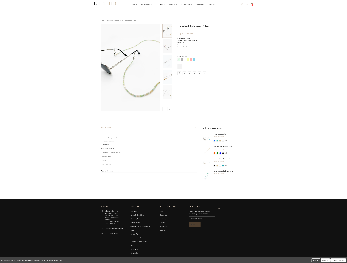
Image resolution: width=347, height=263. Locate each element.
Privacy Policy (135, 234)
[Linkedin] (199, 73)
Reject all (325, 260)
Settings (316, 260)
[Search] (242, 4)
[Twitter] (194, 73)
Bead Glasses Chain (220, 134)
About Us (133, 211)
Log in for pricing (185, 33)
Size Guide (134, 249)
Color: (182, 56)
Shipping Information (137, 219)
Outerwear (163, 215)
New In (134, 5)
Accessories (164, 226)
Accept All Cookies (338, 260)
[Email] (184, 73)
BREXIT (132, 230)
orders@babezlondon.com (114, 229)
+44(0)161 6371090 (111, 233)
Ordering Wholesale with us (140, 226)
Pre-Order (200, 5)
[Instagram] (219, 208)
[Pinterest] (204, 73)
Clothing (163, 219)
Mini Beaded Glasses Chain (223, 146)
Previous (164, 109)
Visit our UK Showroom (138, 242)
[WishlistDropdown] (179, 66)
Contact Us (134, 253)
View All (162, 230)
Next (170, 109)
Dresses (162, 222)
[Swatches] (214, 140)
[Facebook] (179, 73)
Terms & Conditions (137, 215)
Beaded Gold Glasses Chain (223, 159)
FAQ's (132, 245)
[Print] (189, 73)
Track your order (136, 238)
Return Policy (135, 222)
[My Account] (247, 4)
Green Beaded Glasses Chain (224, 171)
